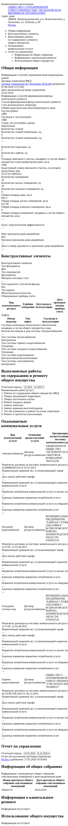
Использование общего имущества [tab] (34, 60)
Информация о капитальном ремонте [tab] (35, 57)
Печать (12, 25)
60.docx (5, 759)
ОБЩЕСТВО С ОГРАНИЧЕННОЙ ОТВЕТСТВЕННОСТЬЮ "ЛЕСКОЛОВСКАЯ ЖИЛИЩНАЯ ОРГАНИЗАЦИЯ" (34, 10)
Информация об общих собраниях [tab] (34, 54)
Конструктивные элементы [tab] (23, 33)
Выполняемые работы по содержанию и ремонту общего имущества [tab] (23, 39)
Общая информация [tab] (19, 30)
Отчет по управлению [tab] (20, 51)
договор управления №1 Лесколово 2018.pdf (26, 83)
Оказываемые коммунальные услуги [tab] (20, 47)
